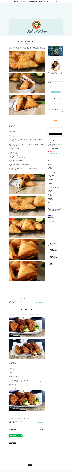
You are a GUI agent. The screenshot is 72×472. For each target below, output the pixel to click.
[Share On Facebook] (41, 302)
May (51, 180)
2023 (50, 163)
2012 (50, 195)
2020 (50, 167)
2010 (50, 198)
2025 (50, 160)
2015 (50, 191)
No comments (12, 302)
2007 (50, 202)
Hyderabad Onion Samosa (27, 42)
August (51, 178)
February (51, 184)
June (51, 179)
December (52, 172)
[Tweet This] (39, 302)
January (51, 186)
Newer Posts (13, 429)
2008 (50, 201)
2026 (50, 159)
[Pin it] (44, 302)
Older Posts (42, 429)
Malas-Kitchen (33, 470)
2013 (50, 194)
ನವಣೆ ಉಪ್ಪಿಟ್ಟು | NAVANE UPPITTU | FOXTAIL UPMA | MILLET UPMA (56, 44)
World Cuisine (19, 424)
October (51, 175)
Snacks (13, 424)
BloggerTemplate (41, 470)
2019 (50, 168)
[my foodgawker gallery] (55, 153)
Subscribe (55, 134)
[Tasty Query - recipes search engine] (51, 152)
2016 (50, 190)
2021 (50, 165)
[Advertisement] (36, 10)
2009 (50, 199)
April (51, 182)
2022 (50, 164)
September (52, 176)
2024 (50, 161)
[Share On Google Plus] (42, 302)
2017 (50, 171)
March (51, 183)
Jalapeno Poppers (27, 310)
